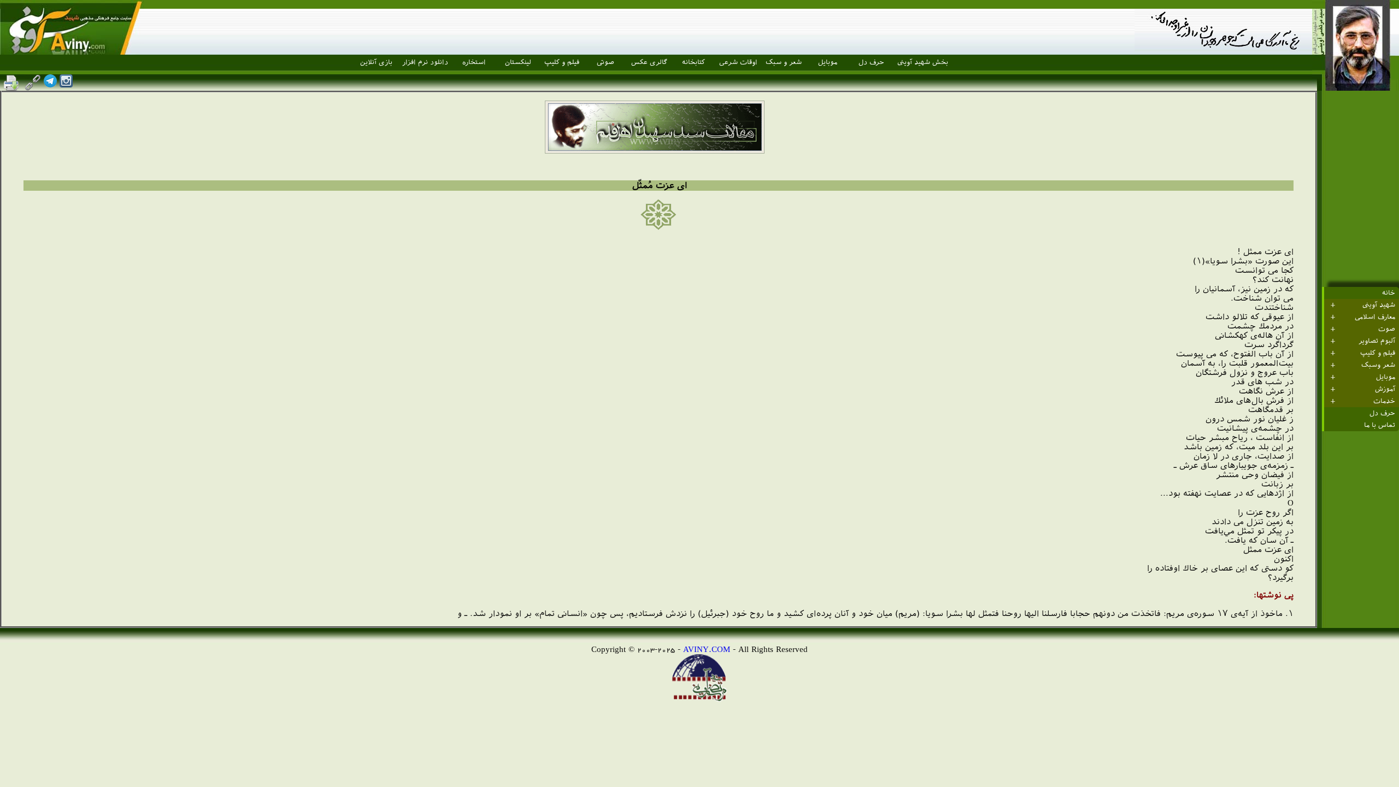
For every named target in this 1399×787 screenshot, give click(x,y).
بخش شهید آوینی (922, 62)
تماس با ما (1379, 425)
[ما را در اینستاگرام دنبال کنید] (66, 84)
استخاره (474, 62)
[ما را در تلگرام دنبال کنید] (50, 84)
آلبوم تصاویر (1377, 341)
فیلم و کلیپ (561, 62)
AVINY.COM (706, 649)
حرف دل (871, 62)
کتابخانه (693, 62)
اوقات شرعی (738, 62)
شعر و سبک (784, 62)
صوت (1386, 329)
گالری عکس (649, 62)
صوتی (605, 62)
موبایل (827, 62)
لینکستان (518, 62)
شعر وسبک (1378, 365)
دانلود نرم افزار (425, 62)
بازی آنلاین (376, 62)
